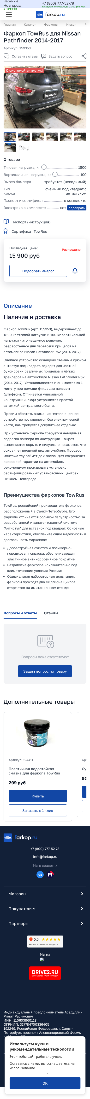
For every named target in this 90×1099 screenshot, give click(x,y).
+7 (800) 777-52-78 (58, 3)
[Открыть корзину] (78, 14)
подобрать (77, 208)
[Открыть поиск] (22, 14)
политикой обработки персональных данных (41, 1070)
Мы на (45, 954)
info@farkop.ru (45, 857)
